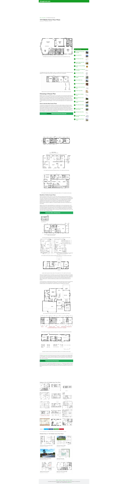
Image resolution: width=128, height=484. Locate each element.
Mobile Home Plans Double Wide (62, 471)
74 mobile (48, 431)
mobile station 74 (60, 431)
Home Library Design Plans (80, 83)
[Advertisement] (64, 10)
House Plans (42, 21)
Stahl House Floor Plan (60, 458)
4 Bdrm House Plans (79, 90)
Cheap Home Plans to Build (61, 445)
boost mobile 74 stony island (54, 431)
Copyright (63, 480)
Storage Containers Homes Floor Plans (46, 445)
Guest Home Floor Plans (80, 72)
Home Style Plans (79, 55)
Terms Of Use (67, 480)
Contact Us (60, 480)
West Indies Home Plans (80, 104)
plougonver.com (45, 1)
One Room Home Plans (79, 58)
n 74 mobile (64, 431)
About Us (71, 480)
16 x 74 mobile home (44, 431)
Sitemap (57, 480)
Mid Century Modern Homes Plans (45, 458)
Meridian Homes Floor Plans (44, 471)
